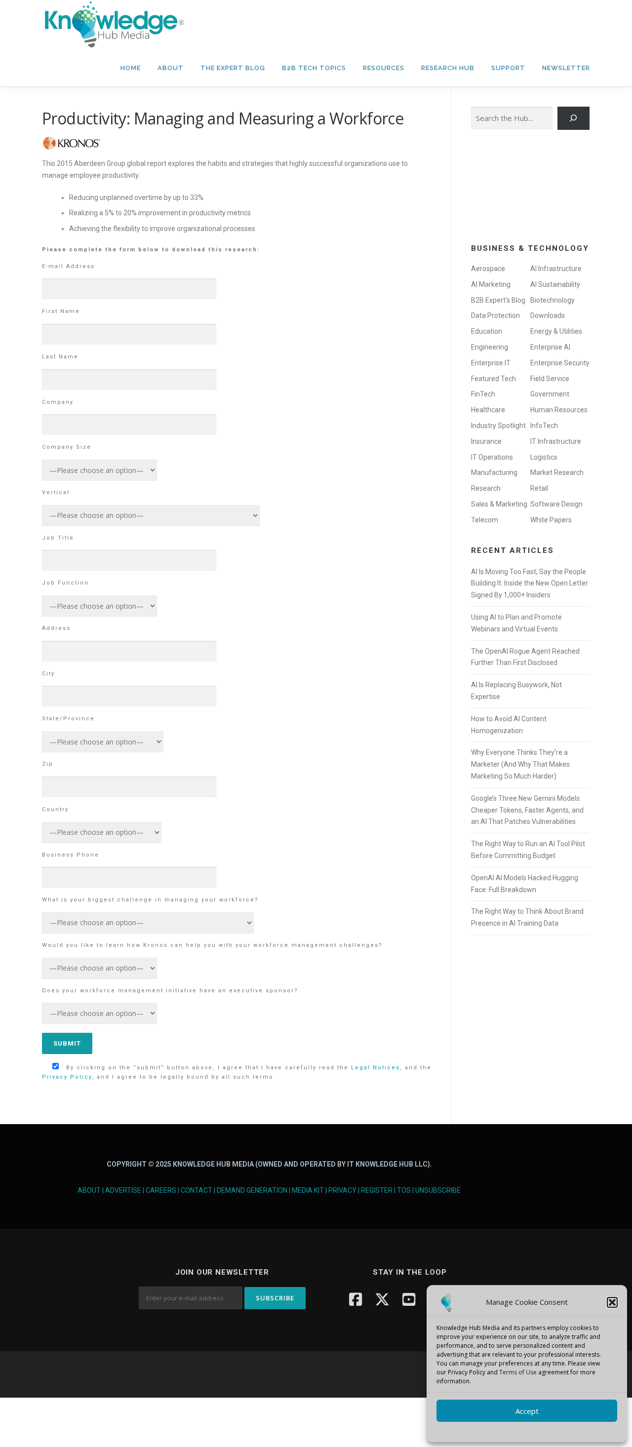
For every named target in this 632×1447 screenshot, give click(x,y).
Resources (383, 68)
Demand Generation (252, 1190)
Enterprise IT (491, 363)
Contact (196, 1190)
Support (508, 68)
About (171, 68)
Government (549, 394)
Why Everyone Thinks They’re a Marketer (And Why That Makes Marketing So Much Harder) (520, 764)
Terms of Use (518, 1372)
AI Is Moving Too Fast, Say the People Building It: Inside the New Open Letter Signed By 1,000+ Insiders (529, 583)
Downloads (547, 315)
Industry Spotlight (498, 426)
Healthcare (488, 410)
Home (130, 68)
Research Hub (447, 68)
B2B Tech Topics (314, 68)
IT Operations (492, 457)
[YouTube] (408, 1299)
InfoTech (544, 426)
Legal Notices (375, 1067)
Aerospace (488, 269)
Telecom (484, 520)
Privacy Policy (67, 1077)
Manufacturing (494, 472)
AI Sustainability (555, 284)
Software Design (556, 504)
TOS (404, 1190)
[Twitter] (382, 1299)
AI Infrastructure (556, 269)
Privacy (342, 1190)
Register (377, 1190)
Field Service (549, 379)
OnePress (345, 1374)
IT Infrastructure (555, 441)
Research (486, 488)
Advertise (123, 1190)
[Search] (573, 118)
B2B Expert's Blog (498, 300)
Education (486, 331)
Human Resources (559, 410)
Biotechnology (552, 300)
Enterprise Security (560, 363)
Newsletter (566, 68)
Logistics (543, 457)
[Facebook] (355, 1299)
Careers (161, 1190)
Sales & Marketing (499, 504)
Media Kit (308, 1190)
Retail (539, 488)
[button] (612, 1302)
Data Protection (495, 315)
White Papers (551, 520)
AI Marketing (491, 284)
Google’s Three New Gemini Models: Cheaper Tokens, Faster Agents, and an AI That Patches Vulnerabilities (527, 810)
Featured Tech (493, 379)
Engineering (489, 347)
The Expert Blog (232, 68)
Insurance (486, 441)
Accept (527, 1411)
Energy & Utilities (556, 331)
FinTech (483, 394)
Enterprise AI (550, 347)
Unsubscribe (438, 1190)
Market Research (557, 472)
